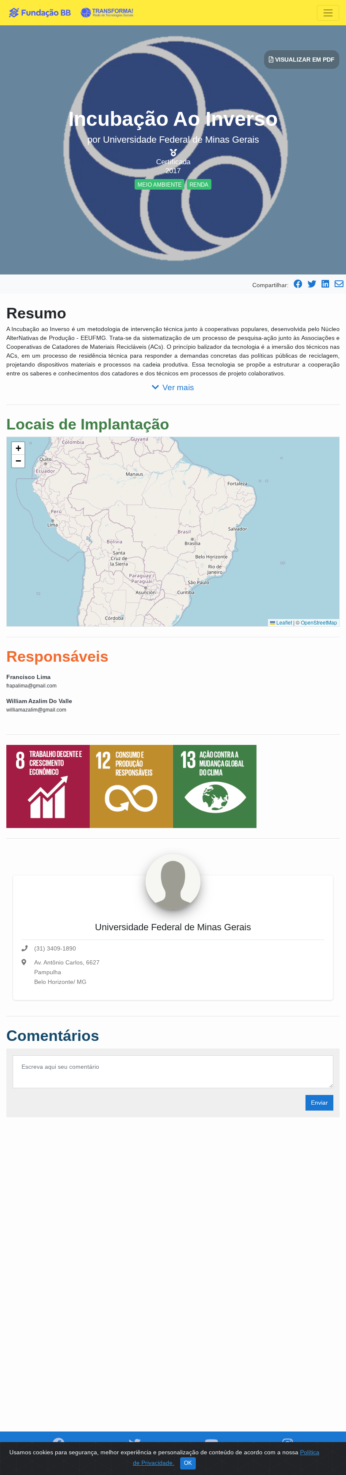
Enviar (319, 1102)
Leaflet (283, 622)
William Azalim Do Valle (39, 701)
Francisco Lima (28, 677)
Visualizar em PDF (304, 59)
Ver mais (178, 387)
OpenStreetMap (319, 622)
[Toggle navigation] (328, 13)
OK (188, 1463)
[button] (18, 448)
